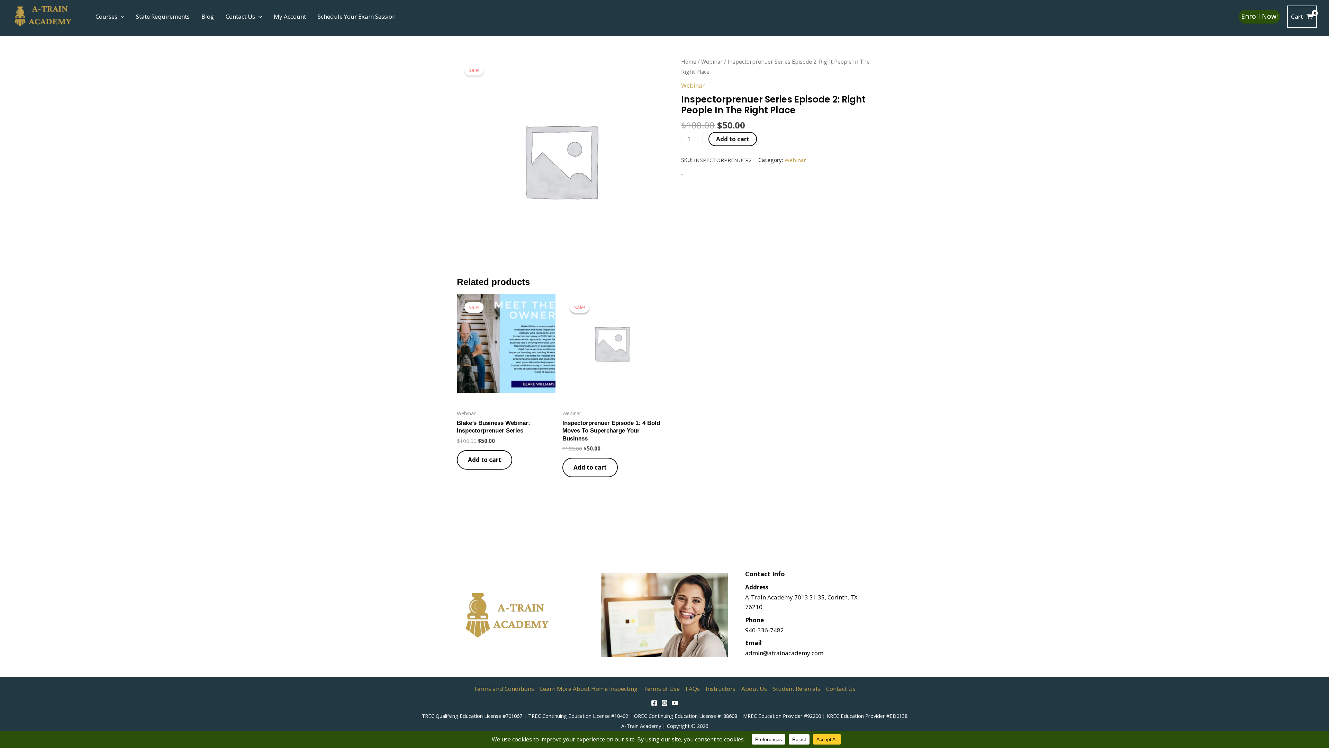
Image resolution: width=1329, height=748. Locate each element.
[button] (120, 16)
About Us (754, 689)
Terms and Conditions (503, 689)
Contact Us (240, 16)
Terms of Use (661, 689)
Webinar (712, 61)
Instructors (720, 689)
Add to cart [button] (484, 460)
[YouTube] (675, 703)
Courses (106, 16)
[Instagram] (664, 703)
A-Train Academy (641, 725)
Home (688, 61)
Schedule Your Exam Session (357, 16)
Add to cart (732, 139)
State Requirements (163, 16)
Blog (207, 16)
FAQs (693, 689)
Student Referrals (796, 689)
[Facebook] (654, 703)
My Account (290, 16)
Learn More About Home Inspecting (589, 689)
